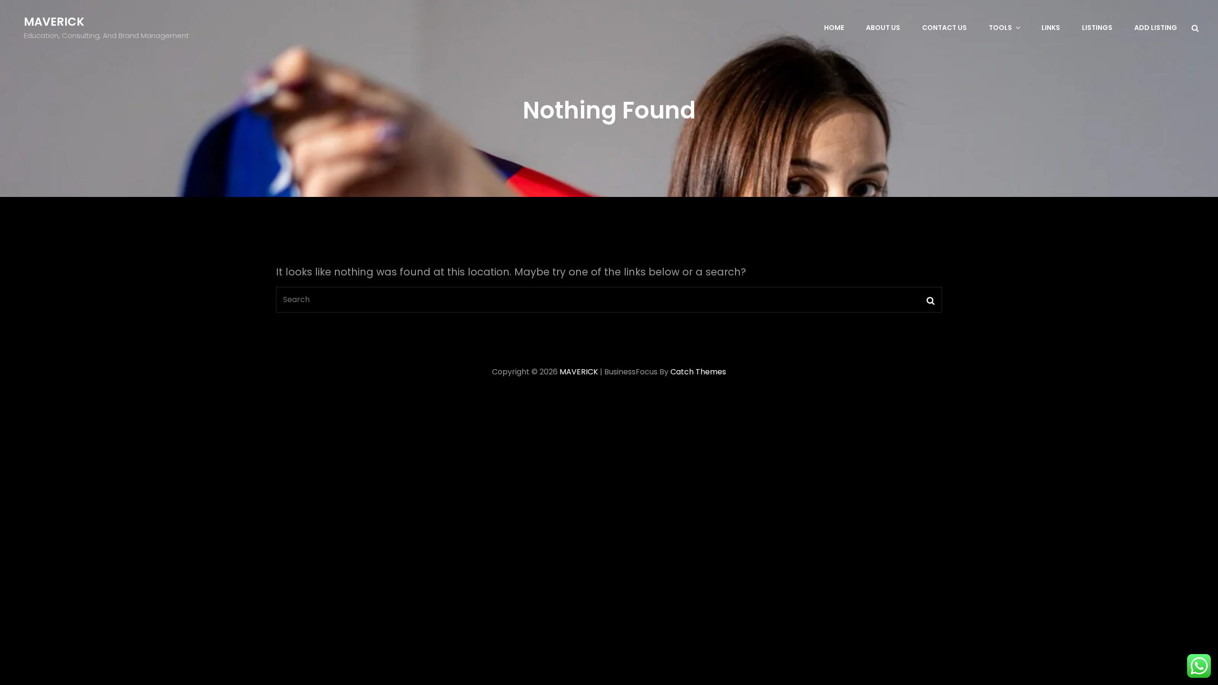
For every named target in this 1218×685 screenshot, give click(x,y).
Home (834, 27)
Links (1050, 27)
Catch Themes (698, 371)
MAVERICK (54, 21)
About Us (883, 27)
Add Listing (1155, 27)
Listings (1097, 27)
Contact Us (944, 27)
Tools (1000, 27)
